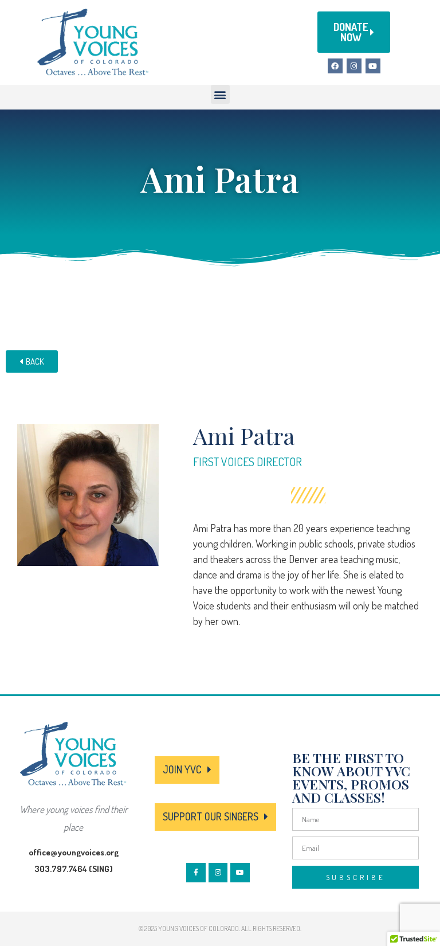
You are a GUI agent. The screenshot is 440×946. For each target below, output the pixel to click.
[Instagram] (354, 65)
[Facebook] (335, 65)
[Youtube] (373, 65)
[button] (220, 94)
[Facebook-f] (196, 872)
